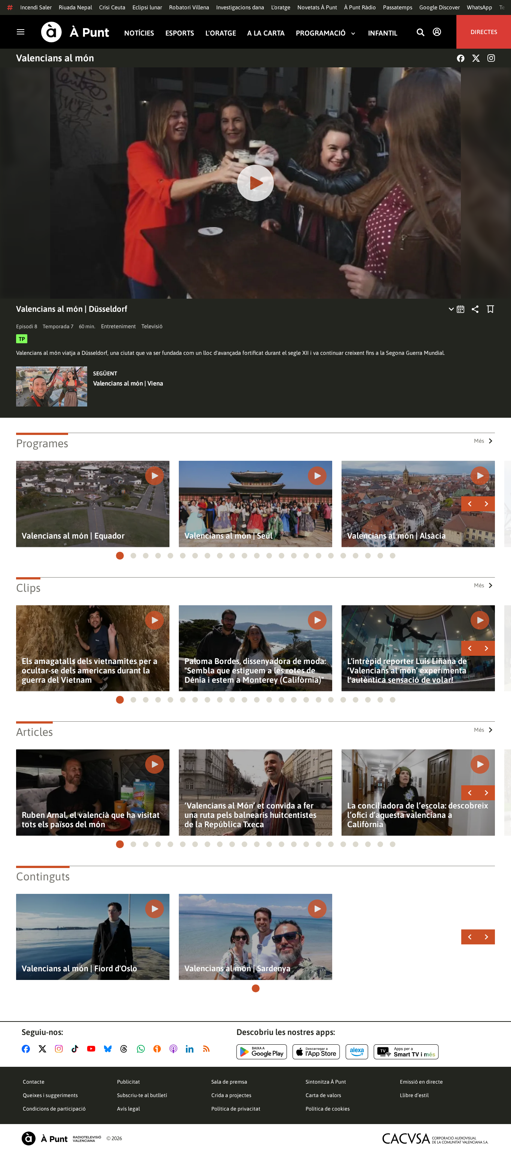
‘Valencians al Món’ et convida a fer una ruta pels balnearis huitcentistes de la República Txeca (250, 815)
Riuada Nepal (75, 7)
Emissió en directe (421, 1082)
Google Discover (439, 7)
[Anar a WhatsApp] (142, 1048)
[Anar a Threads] (125, 1048)
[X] (476, 58)
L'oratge (280, 7)
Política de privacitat (235, 1109)
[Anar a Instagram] (60, 1048)
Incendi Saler (36, 7)
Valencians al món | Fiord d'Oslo (79, 968)
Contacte (34, 1082)
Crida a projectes (231, 1095)
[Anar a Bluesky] (109, 1048)
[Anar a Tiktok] (76, 1048)
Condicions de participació (54, 1109)
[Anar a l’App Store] (316, 1051)
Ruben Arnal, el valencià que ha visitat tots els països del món (91, 819)
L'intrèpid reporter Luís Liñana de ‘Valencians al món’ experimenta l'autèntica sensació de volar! (407, 671)
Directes (484, 31)
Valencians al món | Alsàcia (396, 536)
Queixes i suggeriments (50, 1095)
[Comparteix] (475, 309)
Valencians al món (55, 58)
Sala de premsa (229, 1082)
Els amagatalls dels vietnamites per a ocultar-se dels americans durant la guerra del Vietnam (89, 671)
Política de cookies (328, 1109)
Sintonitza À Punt (326, 1082)
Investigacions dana (240, 7)
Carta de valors (323, 1095)
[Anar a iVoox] (158, 1048)
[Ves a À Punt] (75, 32)
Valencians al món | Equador (73, 536)
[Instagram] (491, 58)
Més (479, 441)
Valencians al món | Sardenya (237, 968)
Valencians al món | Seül (228, 536)
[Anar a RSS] (208, 1048)
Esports (179, 33)
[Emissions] (457, 309)
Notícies (139, 33)
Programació (321, 33)
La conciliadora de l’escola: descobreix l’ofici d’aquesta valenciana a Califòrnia (417, 815)
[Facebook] (461, 58)
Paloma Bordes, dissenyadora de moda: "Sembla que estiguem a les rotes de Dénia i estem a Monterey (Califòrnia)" (255, 671)
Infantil (382, 33)
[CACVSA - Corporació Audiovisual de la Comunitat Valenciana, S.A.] (435, 1138)
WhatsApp (479, 7)
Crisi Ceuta (112, 7)
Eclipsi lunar (147, 7)
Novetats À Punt (317, 7)
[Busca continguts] (420, 33)
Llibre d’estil (414, 1095)
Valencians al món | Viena (128, 383)
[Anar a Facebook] (27, 1048)
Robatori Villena (189, 7)
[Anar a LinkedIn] (191, 1048)
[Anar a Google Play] (261, 1051)
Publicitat (128, 1082)
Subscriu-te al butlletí (142, 1095)
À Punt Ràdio (360, 7)
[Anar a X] (44, 1048)
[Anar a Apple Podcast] (174, 1048)
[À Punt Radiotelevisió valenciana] (61, 1138)
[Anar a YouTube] (92, 1048)
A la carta (266, 33)
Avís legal (128, 1109)
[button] (120, 556)
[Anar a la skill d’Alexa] (357, 1051)
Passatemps (397, 7)
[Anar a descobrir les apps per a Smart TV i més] (406, 1051)
